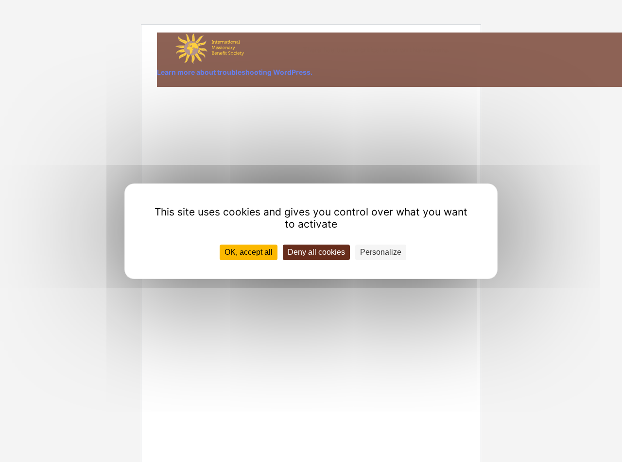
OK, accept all (249, 252)
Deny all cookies (316, 252)
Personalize (380, 252)
